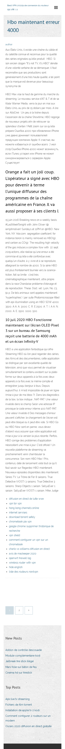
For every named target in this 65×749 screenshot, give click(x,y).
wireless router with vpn (22, 562)
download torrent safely (22, 517)
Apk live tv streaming (17, 699)
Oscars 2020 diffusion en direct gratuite (28, 726)
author (8, 44)
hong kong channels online (24, 508)
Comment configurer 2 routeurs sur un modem (28, 718)
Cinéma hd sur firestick (18, 672)
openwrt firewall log (20, 558)
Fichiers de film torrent (18, 704)
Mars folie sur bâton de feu (21, 667)
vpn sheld (14, 535)
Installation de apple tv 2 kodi (22, 710)
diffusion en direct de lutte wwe (26, 498)
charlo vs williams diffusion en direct (29, 548)
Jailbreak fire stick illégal (19, 661)
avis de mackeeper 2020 (22, 553)
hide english (16, 567)
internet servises (18, 512)
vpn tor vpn (15, 503)
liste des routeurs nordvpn (23, 571)
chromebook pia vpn (20, 521)
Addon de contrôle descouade (23, 650)
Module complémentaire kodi (22, 655)
